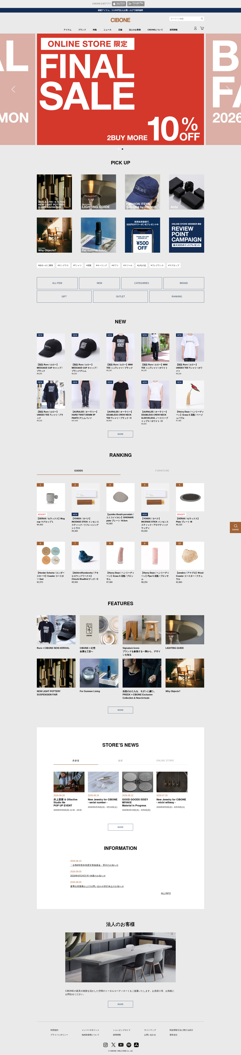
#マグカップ (173, 265)
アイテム (67, 30)
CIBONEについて (155, 30)
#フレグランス (157, 265)
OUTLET (120, 296)
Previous (14, 89)
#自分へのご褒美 (45, 265)
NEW (99, 283)
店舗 (120, 30)
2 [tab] (122, 149)
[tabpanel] (120, 89)
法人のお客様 (135, 30)
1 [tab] (118, 149)
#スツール (127, 265)
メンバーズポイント (90, 1030)
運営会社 (173, 1035)
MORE (120, 434)
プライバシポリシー (59, 1035)
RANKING (177, 296)
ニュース (107, 30)
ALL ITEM (57, 283)
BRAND (184, 283)
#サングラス (63, 265)
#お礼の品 (141, 265)
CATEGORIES (141, 283)
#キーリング (101, 265)
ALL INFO (166, 893)
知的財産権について (90, 1035)
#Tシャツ (77, 265)
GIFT (64, 296)
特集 (95, 30)
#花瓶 (88, 265)
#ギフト (115, 265)
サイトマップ (150, 1030)
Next (226, 89)
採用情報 (174, 30)
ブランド (82, 30)
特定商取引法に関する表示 (181, 1030)
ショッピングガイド (122, 1030)
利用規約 (54, 1030)
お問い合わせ (150, 1035)
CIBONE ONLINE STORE (120, 21)
